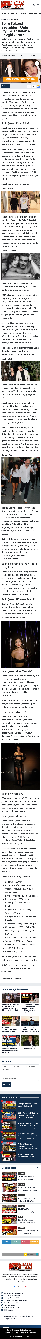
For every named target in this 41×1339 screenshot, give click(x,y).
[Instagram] (22, 1286)
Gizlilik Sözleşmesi (10, 1316)
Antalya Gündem (10, 1319)
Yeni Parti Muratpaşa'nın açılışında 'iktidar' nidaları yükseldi (28, 1210)
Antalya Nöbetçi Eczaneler (13, 1293)
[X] (18, 1286)
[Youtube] (26, 1286)
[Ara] (34, 5)
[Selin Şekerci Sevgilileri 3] (20, 481)
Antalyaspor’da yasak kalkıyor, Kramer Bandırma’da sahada (27, 1221)
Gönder (6, 1085)
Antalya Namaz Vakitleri (12, 1298)
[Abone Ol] (38, 86)
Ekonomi (33, 13)
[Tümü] (38, 1168)
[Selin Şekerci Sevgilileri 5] (20, 371)
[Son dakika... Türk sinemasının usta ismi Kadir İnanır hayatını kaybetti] (11, 1040)
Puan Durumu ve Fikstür (12, 1303)
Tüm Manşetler (9, 1305)
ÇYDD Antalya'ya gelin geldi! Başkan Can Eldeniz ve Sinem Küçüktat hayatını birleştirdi (30, 1008)
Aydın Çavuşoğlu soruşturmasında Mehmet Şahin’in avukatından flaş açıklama (28, 1189)
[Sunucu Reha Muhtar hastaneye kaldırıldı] (30, 1040)
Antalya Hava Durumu (12, 1295)
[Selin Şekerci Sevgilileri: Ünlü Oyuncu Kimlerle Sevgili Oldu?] (20, 71)
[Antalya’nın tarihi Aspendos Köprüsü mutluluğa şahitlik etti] (30, 1021)
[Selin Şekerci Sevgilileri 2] (20, 266)
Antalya (5, 13)
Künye (30, 1316)
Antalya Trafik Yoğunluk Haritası (15, 1300)
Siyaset (23, 13)
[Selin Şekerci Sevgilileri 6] (20, 644)
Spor (20, 1216)
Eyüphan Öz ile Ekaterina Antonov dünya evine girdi (9, 1029)
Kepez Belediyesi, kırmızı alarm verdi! (28, 1232)
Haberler (4, 19)
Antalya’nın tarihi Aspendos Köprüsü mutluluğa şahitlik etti (30, 1029)
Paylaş (6, 86)
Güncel (14, 13)
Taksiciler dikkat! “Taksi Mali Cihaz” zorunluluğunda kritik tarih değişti (28, 1200)
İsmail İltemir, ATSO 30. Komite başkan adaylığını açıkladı (28, 1178)
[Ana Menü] (38, 5)
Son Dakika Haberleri (11, 1308)
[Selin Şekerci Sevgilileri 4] (20, 202)
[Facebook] (14, 1286)
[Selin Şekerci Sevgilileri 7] (20, 766)
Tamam (28, 1336)
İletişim (22, 1316)
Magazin (14, 19)
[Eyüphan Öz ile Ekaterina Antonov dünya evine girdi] (11, 1021)
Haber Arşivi (8, 1310)
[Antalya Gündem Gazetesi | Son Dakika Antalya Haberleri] (12, 5)
